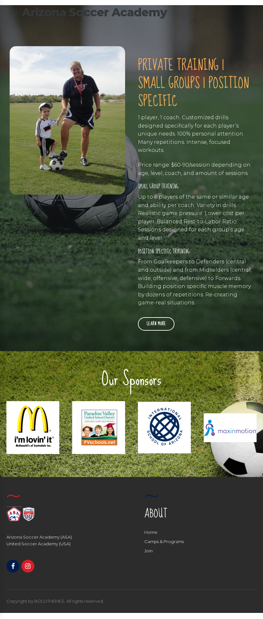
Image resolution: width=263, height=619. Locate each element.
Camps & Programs (164, 541)
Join (148, 550)
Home (150, 532)
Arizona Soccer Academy (94, 12)
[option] (33, 427)
